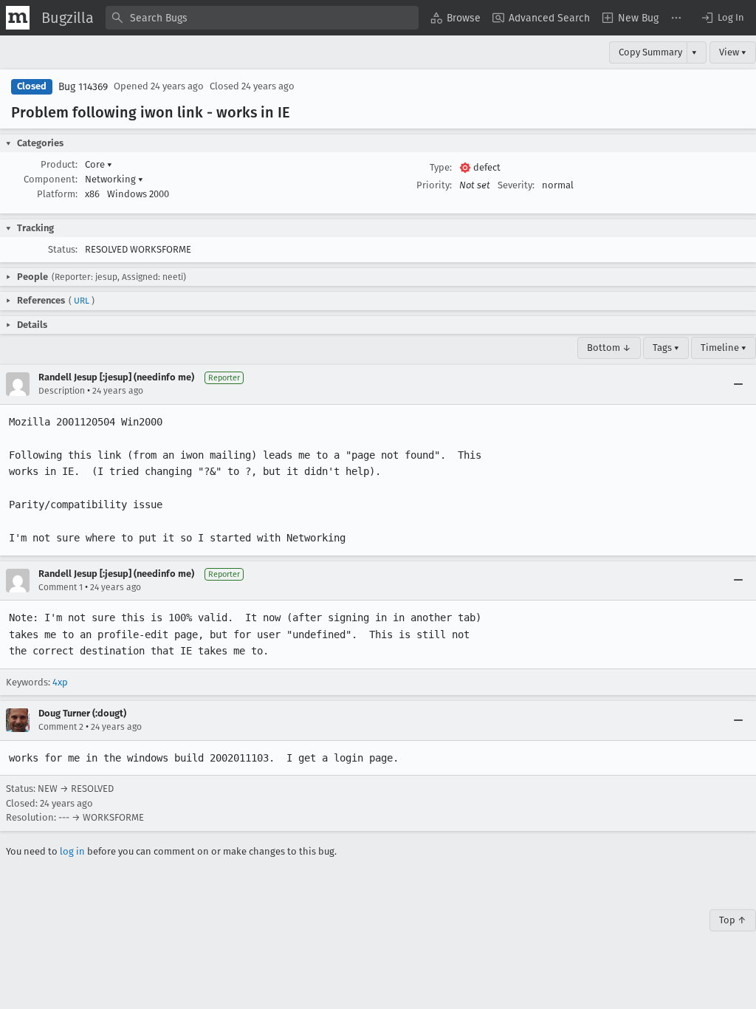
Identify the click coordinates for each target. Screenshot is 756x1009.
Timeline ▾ (723, 347)
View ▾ (732, 52)
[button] (722, 18)
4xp (60, 682)
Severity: (516, 185)
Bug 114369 (83, 87)
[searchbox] (262, 18)
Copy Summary (650, 52)
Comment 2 (60, 727)
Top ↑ (732, 920)
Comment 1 (60, 587)
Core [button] (98, 164)
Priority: (434, 185)
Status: (63, 249)
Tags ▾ (666, 347)
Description (61, 391)
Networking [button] (114, 179)
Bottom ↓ (609, 347)
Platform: (57, 193)
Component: (51, 179)
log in (72, 851)
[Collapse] (738, 384)
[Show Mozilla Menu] (18, 18)
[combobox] (262, 18)
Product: (59, 164)
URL (81, 300)
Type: (441, 167)
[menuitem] (456, 18)
